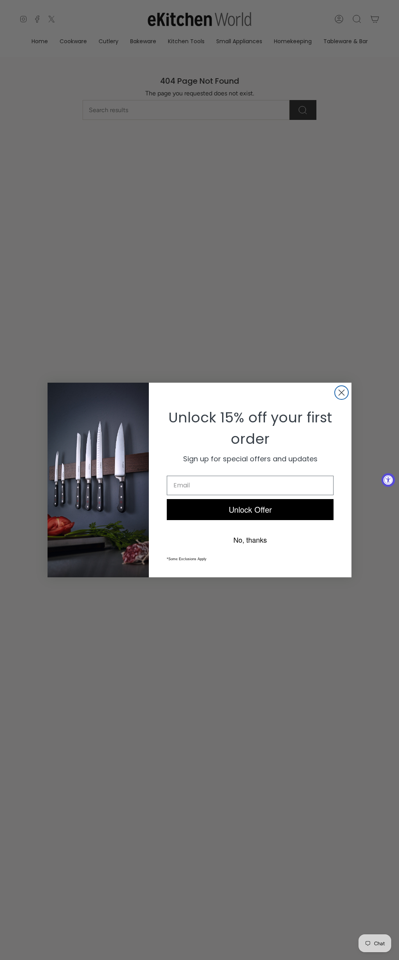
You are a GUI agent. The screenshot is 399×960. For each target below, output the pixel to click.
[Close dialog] (341, 392)
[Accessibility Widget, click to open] (388, 480)
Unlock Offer (250, 509)
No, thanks (250, 540)
